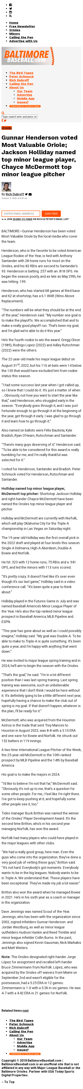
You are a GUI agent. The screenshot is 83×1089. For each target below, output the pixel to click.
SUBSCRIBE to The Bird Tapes (25, 106)
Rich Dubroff (15, 194)
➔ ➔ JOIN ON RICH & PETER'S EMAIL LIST (35, 219)
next (26, 1010)
